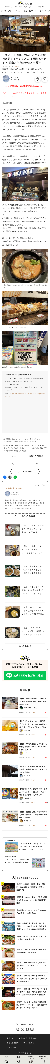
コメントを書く (27, 471)
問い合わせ (13, 1038)
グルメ (10, 11)
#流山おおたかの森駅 (17, 69)
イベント (18, 11)
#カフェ (12, 72)
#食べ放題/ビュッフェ (35, 69)
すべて (3, 11)
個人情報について (15, 1047)
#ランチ (5, 72)
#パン (33, 72)
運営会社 (34, 1038)
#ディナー (20, 72)
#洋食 (28, 72)
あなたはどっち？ (31, 11)
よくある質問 (14, 1043)
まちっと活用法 (28, 1043)
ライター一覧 (39, 485)
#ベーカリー (41, 72)
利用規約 (24, 1038)
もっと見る (24, 646)
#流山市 (5, 69)
